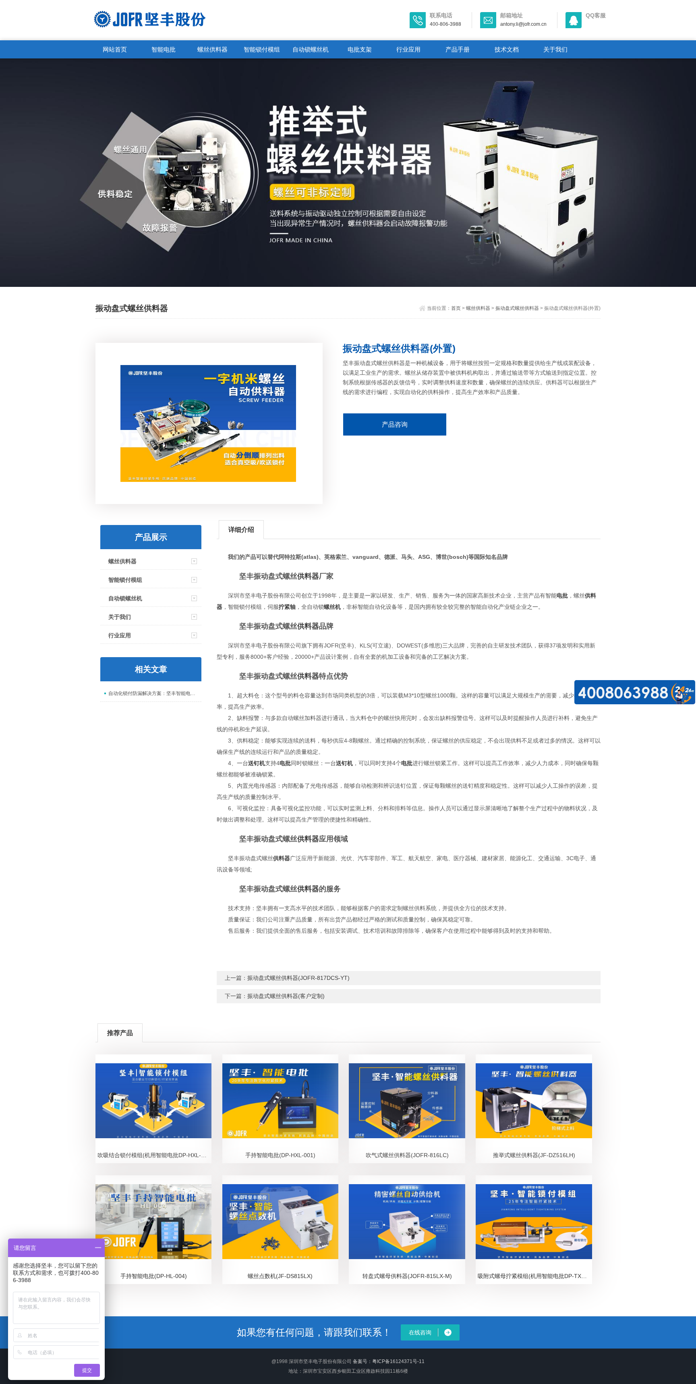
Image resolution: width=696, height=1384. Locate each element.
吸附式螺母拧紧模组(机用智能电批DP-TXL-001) (535, 1276)
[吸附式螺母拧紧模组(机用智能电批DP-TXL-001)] (534, 1221)
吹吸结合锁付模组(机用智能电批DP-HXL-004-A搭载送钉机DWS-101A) (154, 1155)
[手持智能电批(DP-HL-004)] (153, 1221)
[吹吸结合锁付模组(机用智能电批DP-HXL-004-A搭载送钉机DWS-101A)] (153, 1100)
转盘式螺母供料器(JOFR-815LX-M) (407, 1276)
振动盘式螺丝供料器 (517, 308)
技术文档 (507, 49)
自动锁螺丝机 (310, 49)
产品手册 (457, 49)
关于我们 (555, 49)
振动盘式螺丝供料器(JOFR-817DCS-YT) (298, 978)
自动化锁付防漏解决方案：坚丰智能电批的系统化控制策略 (154, 693)
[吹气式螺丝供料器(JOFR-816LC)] (407, 1100)
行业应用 (408, 49)
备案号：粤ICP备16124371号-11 (389, 1361)
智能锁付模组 (262, 49)
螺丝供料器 (212, 49)
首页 (456, 308)
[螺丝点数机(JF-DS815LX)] (280, 1221)
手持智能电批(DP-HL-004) (153, 1276)
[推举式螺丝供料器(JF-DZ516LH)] (534, 1100)
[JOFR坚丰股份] (191, 19)
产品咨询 (395, 424)
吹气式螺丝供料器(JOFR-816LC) (407, 1155)
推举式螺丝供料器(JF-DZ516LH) (534, 1155)
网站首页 (115, 49)
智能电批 (163, 49)
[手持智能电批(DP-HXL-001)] (280, 1100)
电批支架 (360, 49)
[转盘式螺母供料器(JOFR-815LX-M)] (407, 1221)
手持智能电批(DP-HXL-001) (280, 1155)
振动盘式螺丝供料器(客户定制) (286, 996)
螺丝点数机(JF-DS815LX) (280, 1276)
